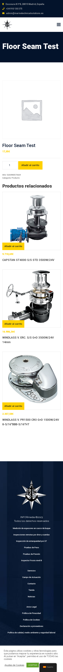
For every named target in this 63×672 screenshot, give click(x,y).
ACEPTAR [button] (32, 665)
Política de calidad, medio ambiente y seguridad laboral (31, 632)
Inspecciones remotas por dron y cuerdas (31, 535)
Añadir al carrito (30, 165)
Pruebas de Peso (31, 547)
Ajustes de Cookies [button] (14, 665)
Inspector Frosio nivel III (31, 560)
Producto (16, 178)
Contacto (32, 583)
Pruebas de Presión (31, 554)
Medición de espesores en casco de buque (31, 528)
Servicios (32, 571)
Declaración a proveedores (31, 626)
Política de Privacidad (31, 613)
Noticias (31, 596)
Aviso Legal (31, 607)
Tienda (31, 590)
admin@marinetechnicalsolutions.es (24, 13)
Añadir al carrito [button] (13, 246)
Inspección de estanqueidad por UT (31, 541)
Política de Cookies (31, 620)
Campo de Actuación (31, 577)
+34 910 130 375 (14, 8)
